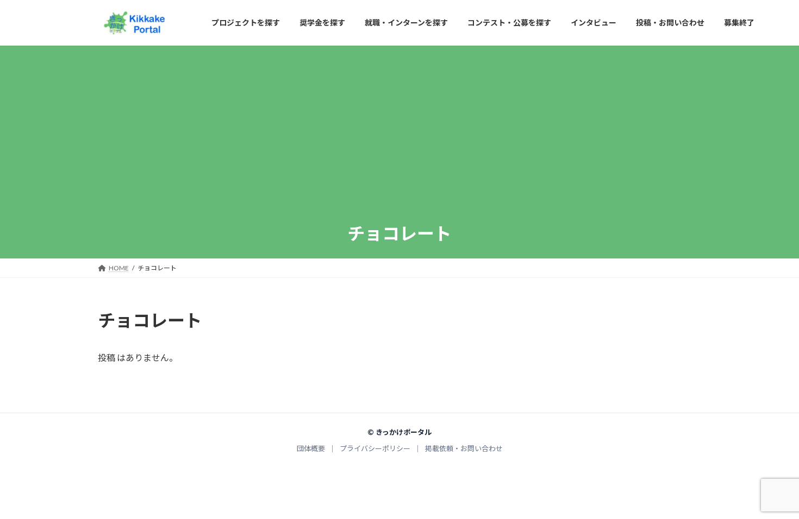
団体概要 (311, 448)
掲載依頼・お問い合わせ (464, 448)
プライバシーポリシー (375, 448)
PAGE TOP (770, 494)
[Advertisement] (399, 140)
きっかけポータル (404, 432)
